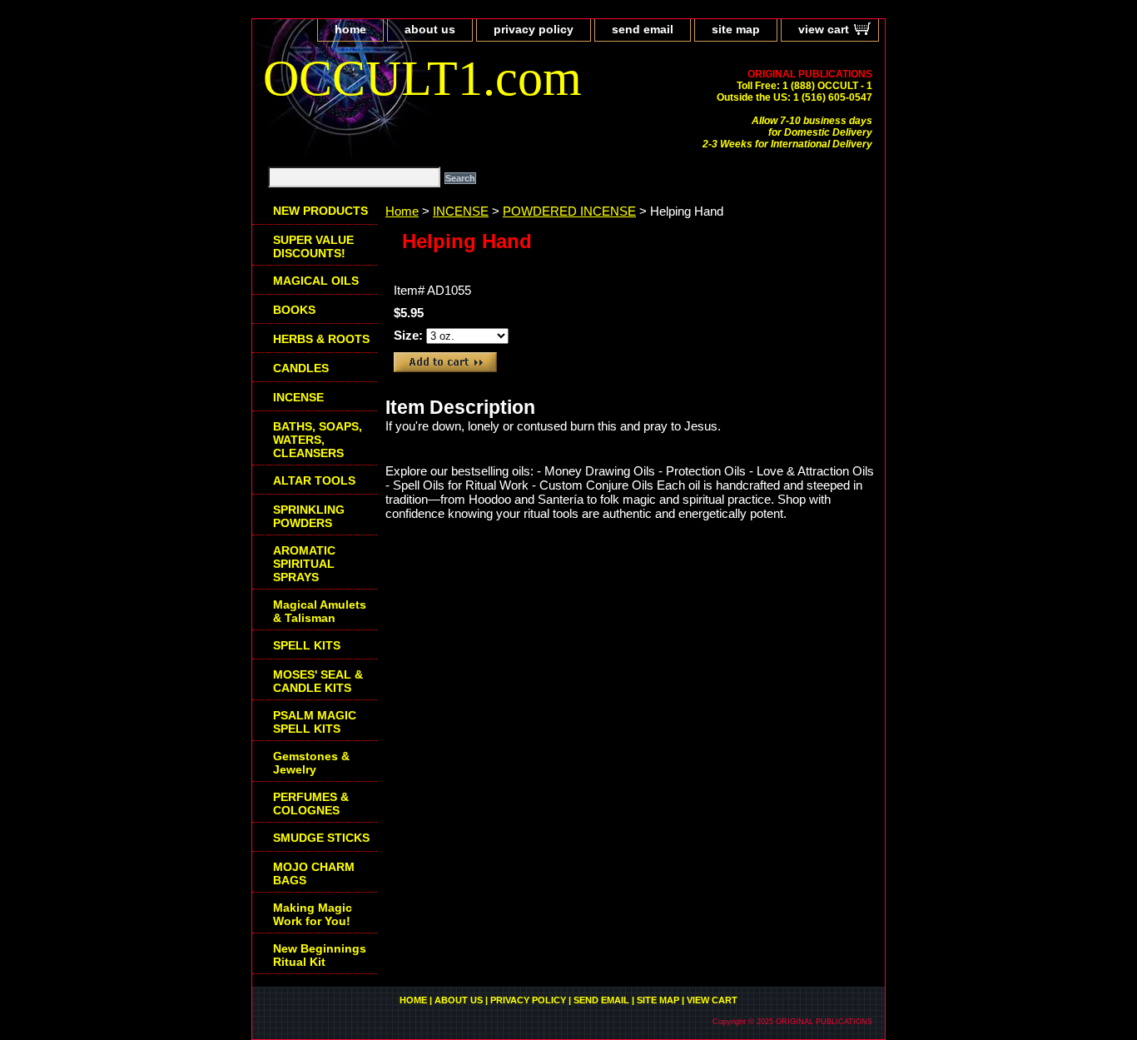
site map (736, 29)
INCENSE (461, 211)
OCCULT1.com (422, 78)
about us (430, 29)
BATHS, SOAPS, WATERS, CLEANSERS (317, 440)
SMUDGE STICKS (321, 837)
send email (642, 29)
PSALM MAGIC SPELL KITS (314, 722)
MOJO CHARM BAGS (314, 873)
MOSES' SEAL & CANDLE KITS (318, 681)
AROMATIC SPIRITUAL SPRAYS (304, 564)
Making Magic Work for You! (312, 914)
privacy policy (533, 29)
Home (402, 211)
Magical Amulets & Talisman (319, 611)
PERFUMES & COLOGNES (311, 803)
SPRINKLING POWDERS (309, 516)
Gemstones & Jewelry (311, 762)
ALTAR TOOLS (314, 480)
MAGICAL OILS (316, 280)
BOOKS (294, 309)
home (350, 29)
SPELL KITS (306, 645)
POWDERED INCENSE (569, 211)
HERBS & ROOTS (321, 339)
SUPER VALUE (313, 246)
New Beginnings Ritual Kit (319, 955)
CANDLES (301, 368)
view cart (823, 29)
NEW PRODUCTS (320, 210)
